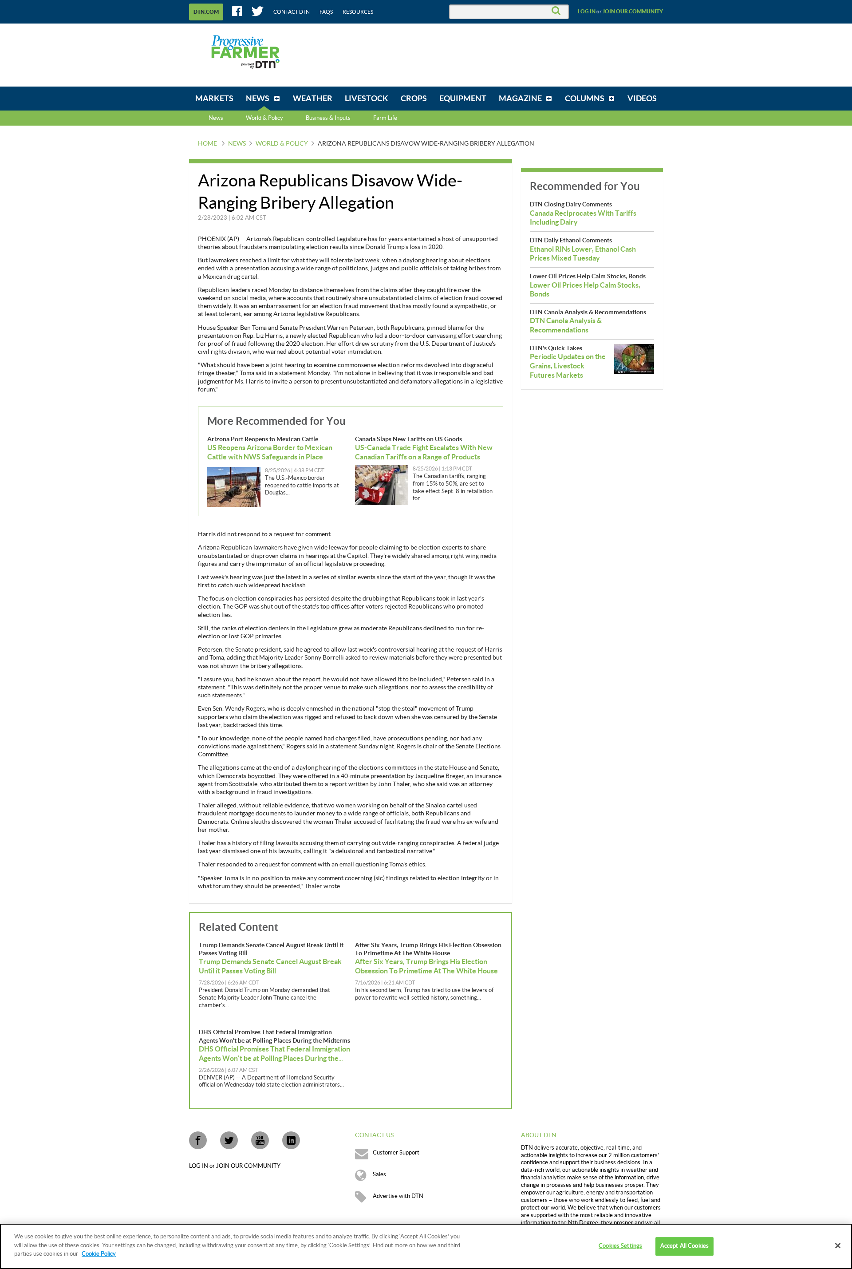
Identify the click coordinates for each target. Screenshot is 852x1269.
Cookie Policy (99, 1254)
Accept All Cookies (684, 1246)
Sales (379, 1174)
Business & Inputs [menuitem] (328, 118)
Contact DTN (291, 12)
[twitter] (229, 1140)
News (216, 118)
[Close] (838, 1246)
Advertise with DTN (398, 1196)
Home (207, 144)
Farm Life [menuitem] (385, 118)
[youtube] (260, 1140)
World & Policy (282, 144)
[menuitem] (214, 99)
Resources (358, 12)
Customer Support (396, 1153)
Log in (587, 11)
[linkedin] (291, 1140)
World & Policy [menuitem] (264, 118)
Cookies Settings (620, 1246)
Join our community (633, 11)
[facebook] (198, 1140)
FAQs (326, 12)
